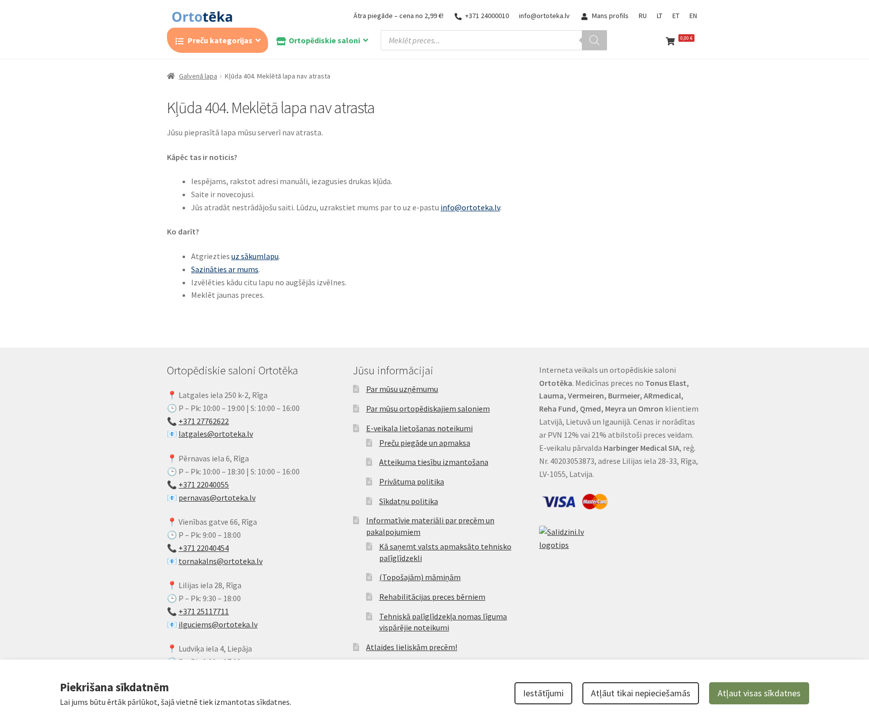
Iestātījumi (543, 693)
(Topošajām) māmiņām (420, 577)
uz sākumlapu (255, 256)
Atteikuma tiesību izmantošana (433, 462)
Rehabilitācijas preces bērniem (432, 597)
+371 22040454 (204, 548)
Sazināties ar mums (224, 269)
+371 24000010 (487, 15)
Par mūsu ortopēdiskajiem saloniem (428, 408)
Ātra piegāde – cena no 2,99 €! (399, 15)
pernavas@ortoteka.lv (217, 498)
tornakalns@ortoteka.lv (221, 561)
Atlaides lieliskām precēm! (411, 647)
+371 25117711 (204, 611)
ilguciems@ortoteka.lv (218, 624)
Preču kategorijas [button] (220, 40)
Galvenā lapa (198, 75)
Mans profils (610, 15)
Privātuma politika (411, 481)
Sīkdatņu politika (408, 501)
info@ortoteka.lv (544, 15)
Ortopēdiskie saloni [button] (324, 40)
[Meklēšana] (594, 40)
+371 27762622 (204, 421)
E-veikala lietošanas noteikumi (419, 428)
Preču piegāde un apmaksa (424, 443)
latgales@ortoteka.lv (216, 434)
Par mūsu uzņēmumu (402, 389)
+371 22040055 (204, 484)
